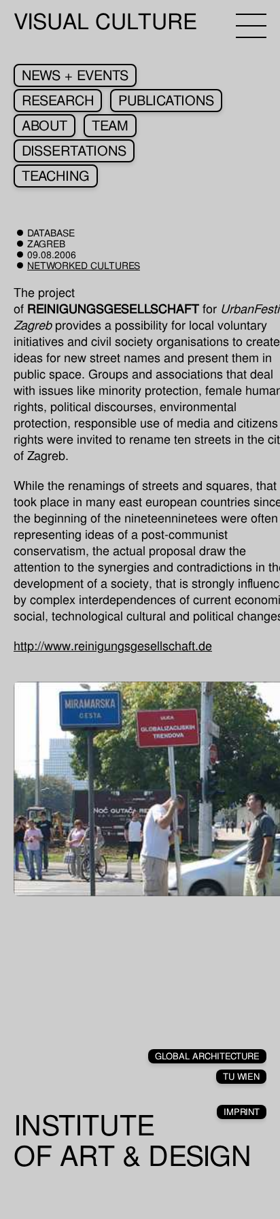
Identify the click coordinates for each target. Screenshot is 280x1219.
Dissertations (74, 151)
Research (58, 100)
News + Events (75, 75)
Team (110, 126)
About (44, 126)
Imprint (242, 1112)
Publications (166, 100)
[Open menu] (251, 26)
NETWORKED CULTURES (83, 266)
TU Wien (241, 1076)
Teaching (56, 176)
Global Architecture (207, 1056)
